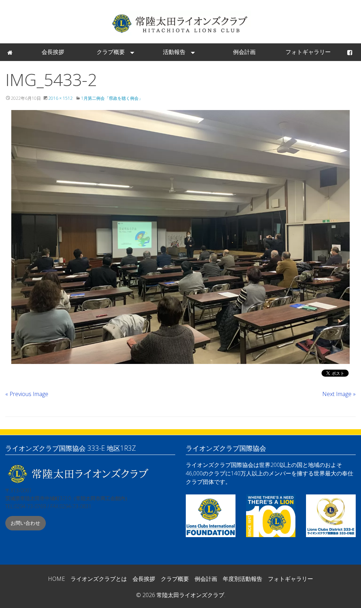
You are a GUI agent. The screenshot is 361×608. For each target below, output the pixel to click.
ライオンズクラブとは (99, 579)
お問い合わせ (25, 522)
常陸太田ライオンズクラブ (180, 23)
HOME (56, 579)
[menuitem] (10, 52)
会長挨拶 (53, 52)
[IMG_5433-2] (180, 237)
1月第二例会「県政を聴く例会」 (112, 98)
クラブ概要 (111, 52)
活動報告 (174, 52)
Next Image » (339, 394)
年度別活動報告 (242, 579)
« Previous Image (26, 394)
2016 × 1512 (60, 98)
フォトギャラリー (308, 52)
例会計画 (244, 52)
